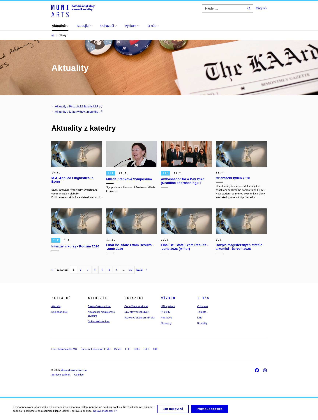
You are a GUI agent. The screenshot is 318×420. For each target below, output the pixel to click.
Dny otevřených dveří (136, 311)
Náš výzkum (168, 306)
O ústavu (202, 306)
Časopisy (166, 323)
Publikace (166, 317)
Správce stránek (60, 374)
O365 (137, 349)
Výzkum (168, 298)
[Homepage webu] (73, 10)
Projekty (165, 311)
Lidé (199, 317)
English (261, 8)
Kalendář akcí (59, 311)
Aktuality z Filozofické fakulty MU (76, 106)
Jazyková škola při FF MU (139, 317)
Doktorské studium (98, 321)
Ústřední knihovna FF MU (96, 349)
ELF (127, 349)
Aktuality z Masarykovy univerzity (76, 111)
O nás (203, 298)
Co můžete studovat (136, 306)
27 (131, 269)
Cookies (79, 374)
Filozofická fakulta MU (64, 349)
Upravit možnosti (103, 410)
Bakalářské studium (99, 306)
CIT (155, 349)
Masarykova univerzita (74, 369)
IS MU (117, 349)
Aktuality (56, 306)
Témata (201, 311)
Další (139, 269)
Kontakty (202, 323)
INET (147, 349)
